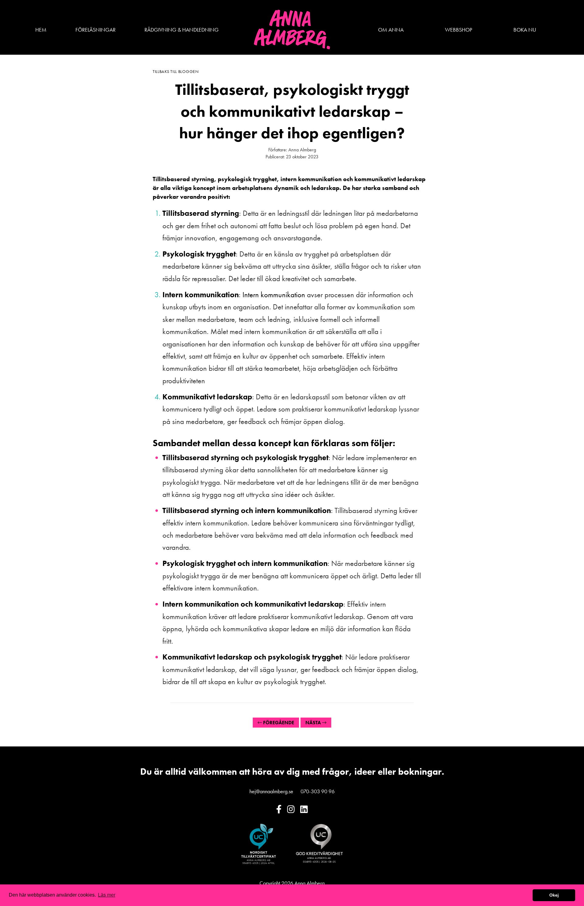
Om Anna (391, 29)
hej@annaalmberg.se (271, 791)
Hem (41, 29)
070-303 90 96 (318, 791)
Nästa (313, 722)
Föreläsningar (95, 29)
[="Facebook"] (279, 809)
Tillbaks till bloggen (176, 71)
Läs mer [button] (106, 894)
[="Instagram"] (291, 809)
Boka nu (524, 29)
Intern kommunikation (273, 295)
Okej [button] (554, 895)
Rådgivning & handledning (181, 29)
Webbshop (458, 29)
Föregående (278, 722)
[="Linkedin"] (304, 809)
